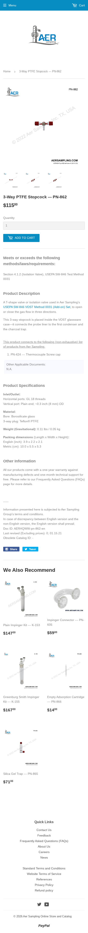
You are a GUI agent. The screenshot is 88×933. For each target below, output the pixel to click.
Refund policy (44, 890)
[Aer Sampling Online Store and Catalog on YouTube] (46, 905)
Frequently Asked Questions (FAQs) (44, 841)
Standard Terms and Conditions (44, 868)
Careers (44, 852)
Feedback (44, 835)
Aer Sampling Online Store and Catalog (47, 916)
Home (6, 71)
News (44, 857)
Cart (81, 5)
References (44, 879)
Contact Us (44, 830)
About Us (44, 846)
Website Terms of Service (44, 874)
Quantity (9, 218)
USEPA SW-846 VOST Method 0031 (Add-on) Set (36, 307)
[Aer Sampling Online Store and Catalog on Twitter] (39, 905)
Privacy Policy (44, 885)
